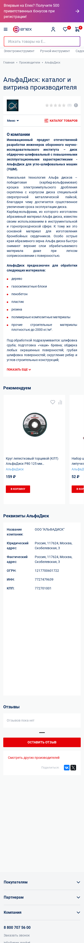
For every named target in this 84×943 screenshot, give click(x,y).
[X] (73, 767)
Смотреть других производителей (34, 757)
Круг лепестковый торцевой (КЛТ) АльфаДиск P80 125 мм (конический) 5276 (32, 461)
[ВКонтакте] (67, 767)
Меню (11, 120)
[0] (65, 29)
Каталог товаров (63, 120)
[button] (42, 732)
